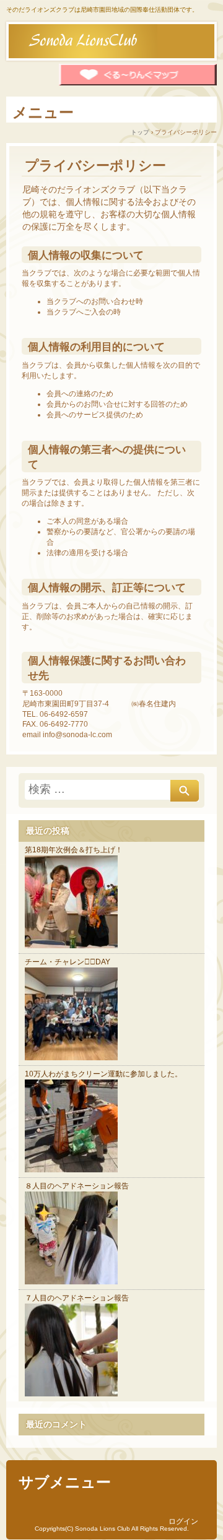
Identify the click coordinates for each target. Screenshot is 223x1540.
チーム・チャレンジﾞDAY (67, 962)
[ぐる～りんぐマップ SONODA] (138, 83)
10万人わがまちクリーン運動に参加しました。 (103, 1074)
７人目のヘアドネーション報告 (77, 1298)
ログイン (183, 1521)
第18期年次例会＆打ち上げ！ (74, 850)
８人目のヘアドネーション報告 (77, 1186)
